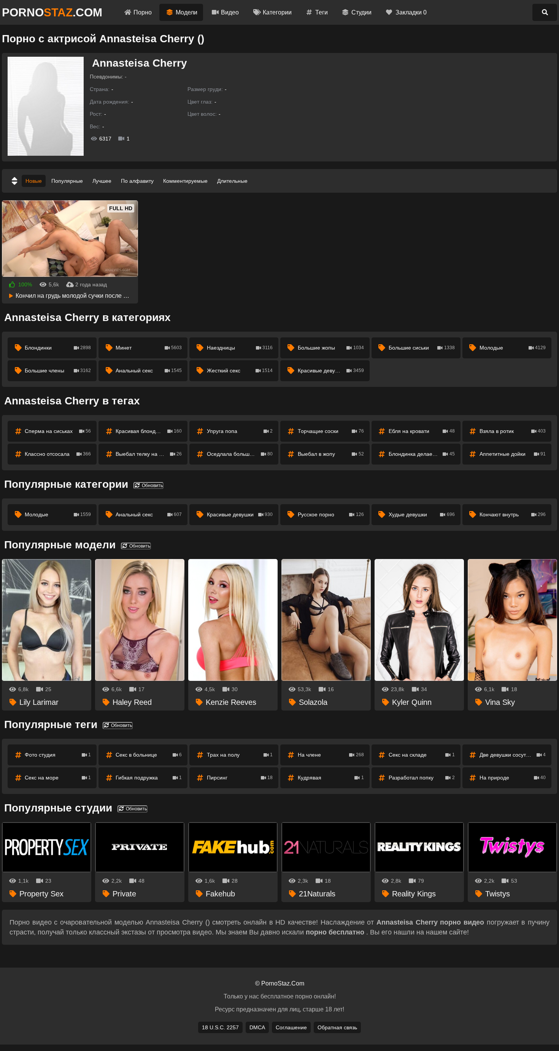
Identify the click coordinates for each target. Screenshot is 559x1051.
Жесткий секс (240, 370)
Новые (33, 181)
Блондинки (58, 348)
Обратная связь (337, 1027)
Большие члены (58, 370)
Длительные (232, 181)
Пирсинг (240, 778)
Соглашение (291, 1027)
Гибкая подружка (149, 778)
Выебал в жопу (331, 454)
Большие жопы (331, 348)
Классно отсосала (58, 454)
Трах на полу (240, 755)
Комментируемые (185, 181)
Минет (149, 348)
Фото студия (58, 755)
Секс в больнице (149, 755)
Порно (142, 12)
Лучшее (101, 181)
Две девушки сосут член (513, 755)
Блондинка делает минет (422, 454)
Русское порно (331, 514)
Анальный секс (149, 370)
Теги (321, 12)
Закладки (411, 12)
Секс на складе (422, 755)
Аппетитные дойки (513, 454)
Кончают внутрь (513, 514)
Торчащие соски (331, 431)
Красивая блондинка (149, 431)
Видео (230, 12)
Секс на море (58, 778)
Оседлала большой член (240, 454)
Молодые (513, 348)
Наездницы (240, 348)
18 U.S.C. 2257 (220, 1027)
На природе (513, 778)
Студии (361, 12)
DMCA (257, 1027)
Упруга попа (240, 431)
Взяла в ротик (513, 431)
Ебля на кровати (422, 431)
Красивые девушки (331, 370)
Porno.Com (52, 12)
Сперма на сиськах (58, 431)
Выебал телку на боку (149, 454)
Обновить (152, 485)
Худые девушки (422, 514)
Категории (277, 12)
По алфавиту (137, 181)
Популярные (67, 181)
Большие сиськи (422, 348)
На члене (331, 755)
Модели (186, 12)
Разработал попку (422, 778)
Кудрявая (331, 778)
